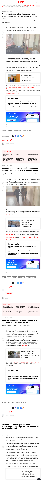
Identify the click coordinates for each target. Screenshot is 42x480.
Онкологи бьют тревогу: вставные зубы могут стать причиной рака (33, 159)
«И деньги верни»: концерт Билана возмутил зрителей (20, 313)
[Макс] (15, 136)
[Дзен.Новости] (13, 136)
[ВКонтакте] (21, 136)
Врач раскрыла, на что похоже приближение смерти (7, 154)
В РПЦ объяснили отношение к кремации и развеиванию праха (33, 307)
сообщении (25, 345)
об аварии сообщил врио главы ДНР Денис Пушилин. (26, 362)
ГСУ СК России (18, 475)
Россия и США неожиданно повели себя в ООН (20, 426)
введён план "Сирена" (11, 92)
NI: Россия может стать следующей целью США (33, 153)
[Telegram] (18, 136)
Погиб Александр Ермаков (19, 153)
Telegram (27, 206)
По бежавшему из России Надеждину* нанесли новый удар (8, 159)
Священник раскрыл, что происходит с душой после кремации (20, 431)
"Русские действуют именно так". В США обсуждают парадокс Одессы (19, 160)
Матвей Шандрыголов (10, 272)
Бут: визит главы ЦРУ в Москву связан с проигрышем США (33, 313)
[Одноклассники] (23, 136)
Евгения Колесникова (10, 126)
